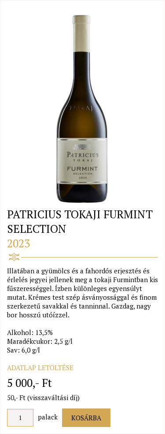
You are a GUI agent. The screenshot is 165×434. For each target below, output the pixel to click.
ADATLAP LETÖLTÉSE (40, 367)
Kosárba (86, 417)
